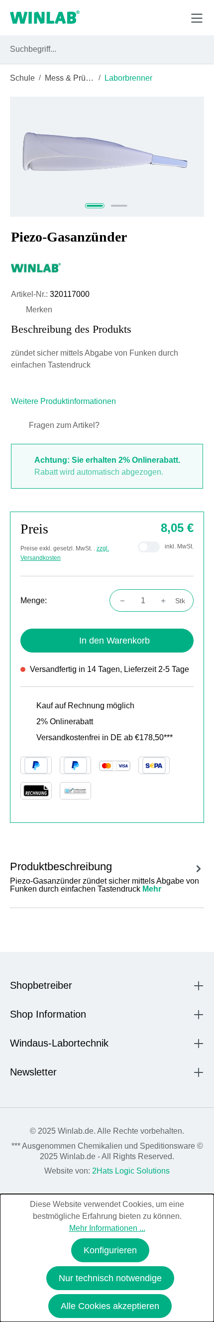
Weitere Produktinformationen (64, 401)
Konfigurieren (110, 1250)
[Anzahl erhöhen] (166, 600)
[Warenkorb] (173, 17)
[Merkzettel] (151, 17)
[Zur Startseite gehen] (45, 17)
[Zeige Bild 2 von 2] (119, 206)
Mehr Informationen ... (107, 1228)
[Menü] (197, 18)
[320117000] (107, 157)
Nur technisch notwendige (110, 1278)
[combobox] (98, 49)
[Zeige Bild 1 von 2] (95, 206)
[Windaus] (107, 267)
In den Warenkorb (114, 641)
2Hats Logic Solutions (131, 1171)
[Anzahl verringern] (119, 600)
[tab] (107, 875)
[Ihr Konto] (127, 17)
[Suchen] (194, 49)
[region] (107, 157)
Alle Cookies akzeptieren (110, 1306)
